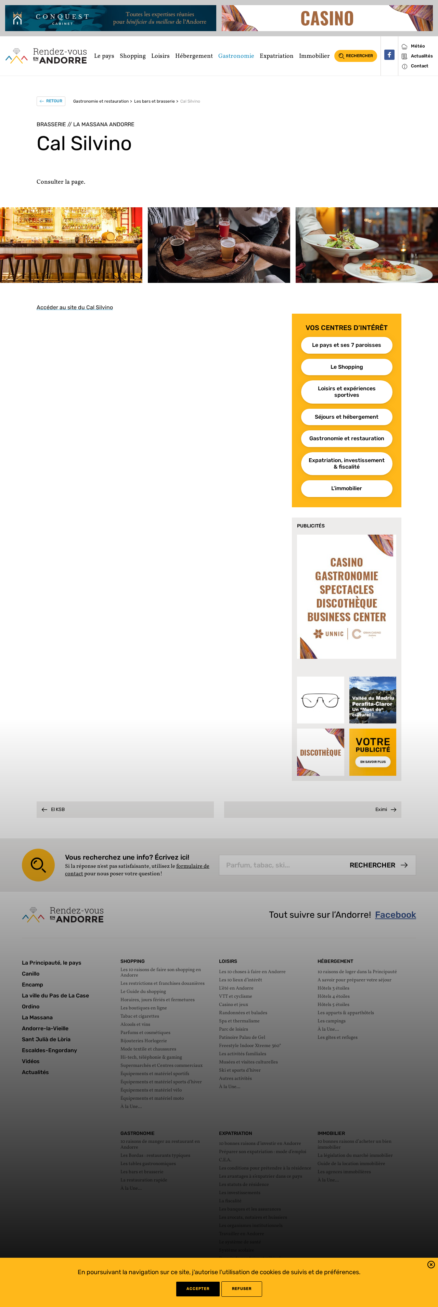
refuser (242, 1288)
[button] (431, 1265)
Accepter (197, 1288)
